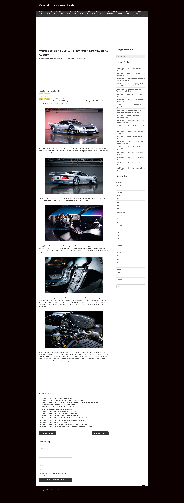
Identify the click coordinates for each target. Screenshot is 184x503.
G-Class (96, 11)
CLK (48, 14)
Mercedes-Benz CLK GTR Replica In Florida (57, 398)
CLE (139, 11)
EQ (137, 14)
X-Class (115, 11)
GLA (55, 14)
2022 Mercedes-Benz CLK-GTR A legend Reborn (59, 404)
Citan (101, 14)
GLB (61, 14)
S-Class (87, 11)
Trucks (52, 16)
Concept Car (69, 16)
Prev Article (48, 433)
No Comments (81, 58)
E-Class (77, 11)
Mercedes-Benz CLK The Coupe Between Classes (59, 411)
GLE (75, 14)
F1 (60, 16)
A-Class (49, 11)
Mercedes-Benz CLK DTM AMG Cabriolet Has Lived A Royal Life (63, 420)
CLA (133, 11)
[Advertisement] (92, 31)
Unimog (43, 16)
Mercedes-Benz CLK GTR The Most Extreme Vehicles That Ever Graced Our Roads (70, 402)
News (41, 11)
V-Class (106, 11)
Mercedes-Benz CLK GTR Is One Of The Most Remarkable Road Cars (65, 418)
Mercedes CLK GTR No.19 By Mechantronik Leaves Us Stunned (63, 400)
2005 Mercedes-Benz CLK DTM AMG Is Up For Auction (60, 407)
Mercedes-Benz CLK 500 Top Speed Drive (56, 422)
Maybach (129, 14)
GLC (68, 14)
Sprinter (110, 14)
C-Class (68, 11)
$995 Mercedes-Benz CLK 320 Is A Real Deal (57, 409)
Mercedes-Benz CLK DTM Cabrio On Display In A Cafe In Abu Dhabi (64, 424)
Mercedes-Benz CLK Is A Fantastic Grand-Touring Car (60, 415)
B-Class (59, 11)
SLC (93, 14)
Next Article (99, 433)
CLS (42, 14)
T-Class (125, 11)
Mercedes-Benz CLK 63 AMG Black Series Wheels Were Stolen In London (67, 426)
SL (87, 14)
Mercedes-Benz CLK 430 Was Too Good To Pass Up (59, 413)
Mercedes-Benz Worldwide (57, 5)
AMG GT (119, 14)
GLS (81, 14)
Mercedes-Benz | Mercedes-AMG (52, 58)
